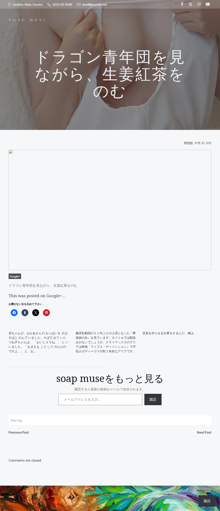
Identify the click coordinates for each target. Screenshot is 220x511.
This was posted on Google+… (37, 295)
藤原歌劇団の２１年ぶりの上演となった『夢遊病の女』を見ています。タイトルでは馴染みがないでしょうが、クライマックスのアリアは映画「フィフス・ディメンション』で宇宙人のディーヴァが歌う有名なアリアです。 (106, 342)
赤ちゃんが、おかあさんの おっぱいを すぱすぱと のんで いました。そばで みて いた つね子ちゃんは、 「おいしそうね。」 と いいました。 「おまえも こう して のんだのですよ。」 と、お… (38, 342)
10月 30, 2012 (203, 143)
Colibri (153, 498)
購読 (153, 399)
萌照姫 (188, 143)
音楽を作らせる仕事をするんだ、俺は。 (169, 333)
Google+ (15, 276)
